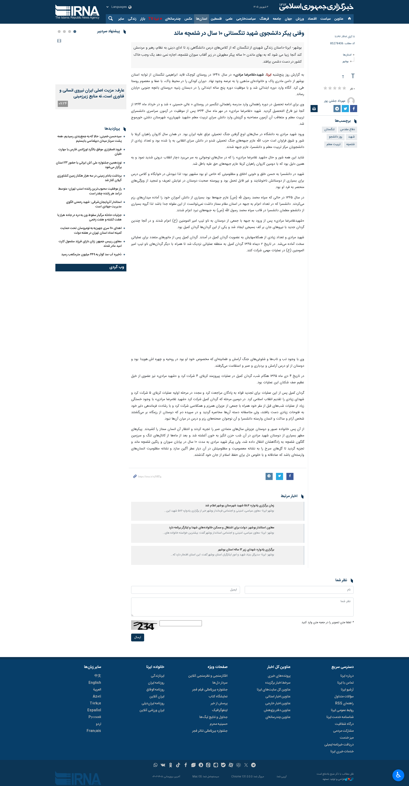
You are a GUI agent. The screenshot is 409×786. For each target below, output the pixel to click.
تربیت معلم (333, 144)
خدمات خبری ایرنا (342, 751)
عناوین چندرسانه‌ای (277, 717)
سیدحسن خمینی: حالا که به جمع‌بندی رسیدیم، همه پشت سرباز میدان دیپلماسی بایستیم (90, 211)
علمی (229, 19)
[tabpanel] (90, 73)
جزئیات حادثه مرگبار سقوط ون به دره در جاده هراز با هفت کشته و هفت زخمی (89, 290)
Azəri (97, 696)
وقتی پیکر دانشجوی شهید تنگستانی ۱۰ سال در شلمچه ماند (239, 33)
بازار (142, 19)
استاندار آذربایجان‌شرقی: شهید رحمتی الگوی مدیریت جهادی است (94, 277)
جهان (288, 19)
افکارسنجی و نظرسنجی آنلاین (207, 676)
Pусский (95, 717)
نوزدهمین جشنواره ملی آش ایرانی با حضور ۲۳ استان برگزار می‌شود (89, 237)
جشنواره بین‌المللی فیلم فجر (209, 690)
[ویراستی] (193, 765)
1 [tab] (74, 31)
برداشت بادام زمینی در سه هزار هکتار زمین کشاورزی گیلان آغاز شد (89, 250)
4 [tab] (59, 31)
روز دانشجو (335, 136)
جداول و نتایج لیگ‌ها (213, 717)
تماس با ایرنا (345, 683)
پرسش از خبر (219, 703)
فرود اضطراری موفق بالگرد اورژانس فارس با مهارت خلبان (90, 224)
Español (94, 710)
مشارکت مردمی (343, 731)
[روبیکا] (238, 765)
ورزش (300, 19)
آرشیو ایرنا (347, 690)
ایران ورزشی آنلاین (152, 710)
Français (94, 731)
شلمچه (350, 144)
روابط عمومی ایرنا (342, 710)
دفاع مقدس (347, 129)
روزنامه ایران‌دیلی (153, 703)
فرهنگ (264, 19)
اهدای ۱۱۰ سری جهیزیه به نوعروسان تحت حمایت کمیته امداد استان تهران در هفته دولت (91, 303)
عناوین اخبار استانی (277, 696)
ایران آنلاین (157, 696)
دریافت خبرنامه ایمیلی (339, 745)
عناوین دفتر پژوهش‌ (277, 710)
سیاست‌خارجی (246, 19)
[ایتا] (208, 765)
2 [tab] (69, 31)
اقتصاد (312, 19)
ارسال (137, 637)
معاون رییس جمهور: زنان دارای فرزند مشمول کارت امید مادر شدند (90, 316)
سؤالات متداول (344, 696)
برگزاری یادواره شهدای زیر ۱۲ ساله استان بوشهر (246, 549)
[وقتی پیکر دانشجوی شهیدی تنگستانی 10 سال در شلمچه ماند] (218, 305)
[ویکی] (163, 765)
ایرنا (316, 7)
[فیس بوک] (185, 765)
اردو (98, 724)
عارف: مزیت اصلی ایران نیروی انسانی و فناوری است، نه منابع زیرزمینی (91, 93)
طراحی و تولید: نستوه (334, 779)
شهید (351, 136)
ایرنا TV (153, 19)
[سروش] (201, 765)
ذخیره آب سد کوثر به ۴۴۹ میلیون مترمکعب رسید (91, 326)
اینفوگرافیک (219, 710)
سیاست (325, 19)
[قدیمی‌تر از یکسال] (290, 511)
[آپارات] (231, 765)
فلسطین (216, 19)
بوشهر (345, 61)
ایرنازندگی (157, 676)
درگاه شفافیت (344, 724)
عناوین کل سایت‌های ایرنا (273, 690)
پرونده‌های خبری (279, 676)
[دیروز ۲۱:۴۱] (90, 60)
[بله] (223, 765)
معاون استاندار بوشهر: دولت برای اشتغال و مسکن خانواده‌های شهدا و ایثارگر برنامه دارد (221, 527)
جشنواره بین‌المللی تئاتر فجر (209, 731)
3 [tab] (64, 31)
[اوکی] (170, 765)
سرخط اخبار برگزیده (277, 683)
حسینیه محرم (218, 724)
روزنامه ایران (156, 683)
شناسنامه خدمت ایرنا (340, 717)
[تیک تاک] (178, 765)
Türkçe (95, 703)
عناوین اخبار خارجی (277, 703)
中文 (97, 676)
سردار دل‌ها (219, 683)
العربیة (97, 690)
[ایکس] (246, 765)
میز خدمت (347, 738)
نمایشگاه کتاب (218, 696)
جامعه (277, 19)
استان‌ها (201, 19)
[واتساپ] (155, 765)
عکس (188, 19)
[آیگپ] (216, 765)
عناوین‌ (338, 19)
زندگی (132, 19)
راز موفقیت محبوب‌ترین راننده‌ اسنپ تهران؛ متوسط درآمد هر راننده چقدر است (90, 263)
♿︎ (398, 775)
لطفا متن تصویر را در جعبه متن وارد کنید (328, 622)
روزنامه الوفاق (155, 690)
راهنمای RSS (344, 703)
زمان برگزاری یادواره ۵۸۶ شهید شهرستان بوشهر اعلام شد (239, 505)
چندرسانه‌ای (173, 19)
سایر (121, 19)
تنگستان (329, 129)
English (95, 683)
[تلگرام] (253, 765)
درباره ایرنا (347, 676)
